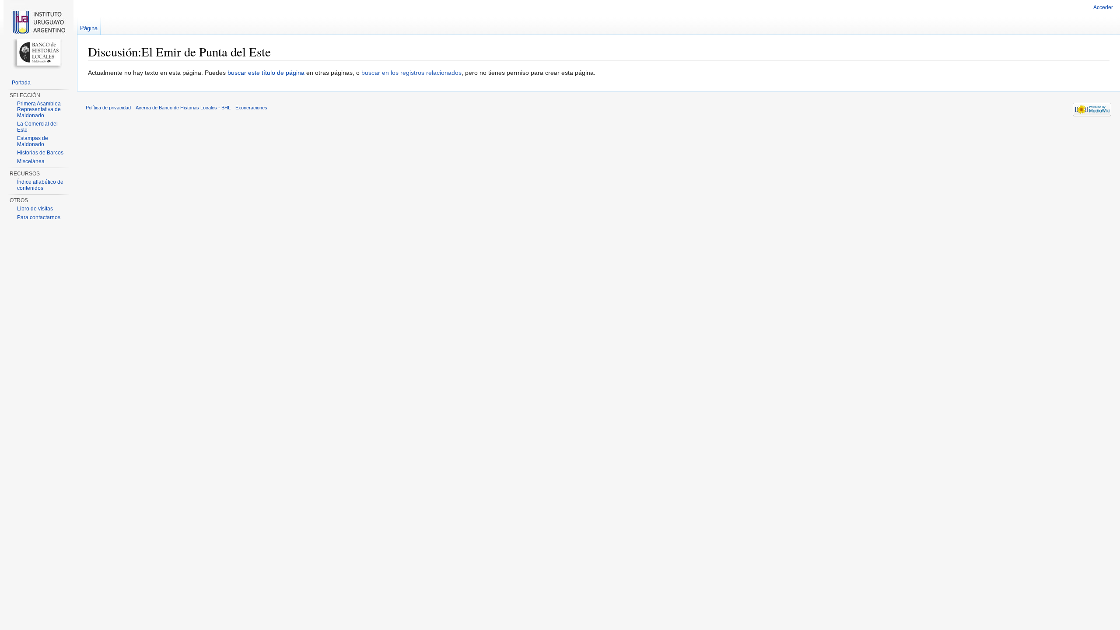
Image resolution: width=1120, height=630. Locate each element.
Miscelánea (31, 161)
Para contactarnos (38, 217)
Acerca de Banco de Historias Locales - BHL (183, 107)
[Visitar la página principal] (39, 35)
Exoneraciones (251, 107)
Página (89, 28)
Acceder (1103, 7)
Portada (21, 83)
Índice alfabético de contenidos (40, 185)
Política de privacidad (108, 107)
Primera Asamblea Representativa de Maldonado (39, 110)
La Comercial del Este (37, 127)
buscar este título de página (266, 72)
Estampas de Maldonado (32, 141)
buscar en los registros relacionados (411, 72)
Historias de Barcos (40, 153)
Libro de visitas (35, 209)
